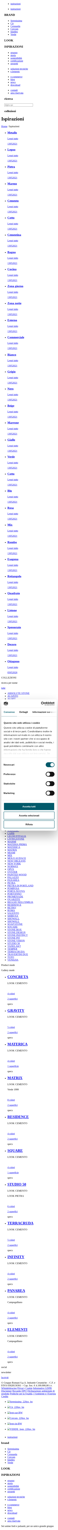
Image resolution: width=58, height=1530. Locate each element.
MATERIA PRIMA (17, 844)
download (15, 85)
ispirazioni (16, 3)
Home (4, 126)
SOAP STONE (15, 924)
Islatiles (14, 31)
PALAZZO (13, 877)
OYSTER (12, 872)
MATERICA (13, 847)
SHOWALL (13, 918)
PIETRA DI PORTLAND (20, 885)
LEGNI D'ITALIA (16, 836)
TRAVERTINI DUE (17, 954)
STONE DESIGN (16, 932)
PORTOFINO (14, 894)
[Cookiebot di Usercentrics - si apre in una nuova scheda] (41, 704)
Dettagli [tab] (23, 712)
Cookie (28, 1388)
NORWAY (12, 866)
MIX (9, 855)
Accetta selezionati (29, 815)
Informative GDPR (42, 1388)
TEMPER (12, 949)
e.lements (15, 71)
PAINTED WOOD (17, 874)
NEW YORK (14, 863)
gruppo (14, 52)
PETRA (11, 883)
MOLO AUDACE (16, 858)
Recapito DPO (19, 1391)
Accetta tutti (29, 806)
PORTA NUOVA (16, 891)
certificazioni (17, 61)
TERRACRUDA (16, 951)
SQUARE (12, 927)
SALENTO (13, 913)
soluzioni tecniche (19, 68)
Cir (12, 23)
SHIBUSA (12, 916)
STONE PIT (13, 938)
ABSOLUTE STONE (18, 693)
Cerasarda (15, 26)
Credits (4, 1396)
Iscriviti (5, 1377)
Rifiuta (29, 824)
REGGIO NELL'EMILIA (20, 902)
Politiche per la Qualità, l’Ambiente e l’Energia (33, 1393)
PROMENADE (15, 896)
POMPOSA (13, 888)
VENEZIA (12, 960)
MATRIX (12, 850)
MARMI (11, 841)
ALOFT (11, 698)
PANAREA (13, 880)
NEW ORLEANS (16, 861)
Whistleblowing (9, 1388)
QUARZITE (13, 899)
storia (13, 55)
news (13, 82)
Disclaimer (6, 1391)
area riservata (17, 93)
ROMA (11, 910)
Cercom (14, 29)
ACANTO (12, 696)
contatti (14, 90)
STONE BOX (14, 929)
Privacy (21, 1388)
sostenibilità (16, 58)
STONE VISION (16, 940)
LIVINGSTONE (15, 839)
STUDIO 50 (13, 943)
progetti (14, 63)
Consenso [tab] (9, 712)
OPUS (10, 869)
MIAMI (11, 852)
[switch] (50, 774)
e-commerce (16, 76)
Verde (13, 34)
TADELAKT (14, 946)
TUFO (10, 957)
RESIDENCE (14, 905)
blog (13, 79)
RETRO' (11, 907)
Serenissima (16, 20)
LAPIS (10, 833)
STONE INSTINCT (17, 935)
